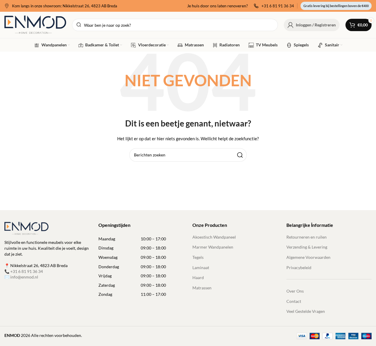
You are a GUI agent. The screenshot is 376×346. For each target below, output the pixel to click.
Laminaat (200, 267)
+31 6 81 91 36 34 (26, 271)
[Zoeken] (240, 155)
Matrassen (202, 287)
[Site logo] (35, 24)
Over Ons (295, 290)
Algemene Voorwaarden (308, 257)
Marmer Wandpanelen (212, 246)
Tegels (198, 257)
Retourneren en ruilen (306, 236)
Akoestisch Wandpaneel (214, 236)
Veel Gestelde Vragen (305, 311)
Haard (198, 277)
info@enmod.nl (24, 276)
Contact (293, 301)
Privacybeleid (298, 267)
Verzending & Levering (306, 246)
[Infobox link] (60, 6)
